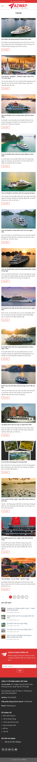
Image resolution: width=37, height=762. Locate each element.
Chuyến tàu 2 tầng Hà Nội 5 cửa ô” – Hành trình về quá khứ (21, 609)
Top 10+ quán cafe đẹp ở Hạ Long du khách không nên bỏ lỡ (19, 636)
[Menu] (2, 6)
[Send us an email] (9, 749)
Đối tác (5, 728)
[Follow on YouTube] (15, 749)
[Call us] (12, 749)
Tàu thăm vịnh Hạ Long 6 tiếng (17, 623)
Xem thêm (5, 49)
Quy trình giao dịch (9, 725)
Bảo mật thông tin (9, 716)
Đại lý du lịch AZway (13, 741)
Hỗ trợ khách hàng (9, 719)
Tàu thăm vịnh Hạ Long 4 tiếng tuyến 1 (20, 629)
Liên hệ (5, 732)
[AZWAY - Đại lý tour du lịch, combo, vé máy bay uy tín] (18, 6)
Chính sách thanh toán (11, 722)
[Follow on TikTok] (6, 749)
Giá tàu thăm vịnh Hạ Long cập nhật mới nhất (20, 616)
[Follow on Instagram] (3, 749)
